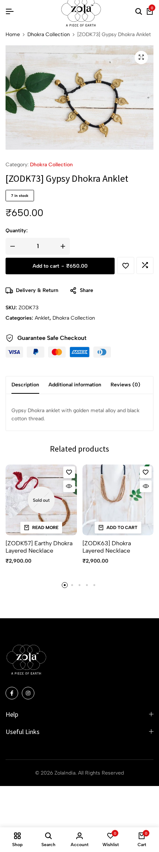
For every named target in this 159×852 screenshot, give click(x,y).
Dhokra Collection (48, 34)
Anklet (42, 318)
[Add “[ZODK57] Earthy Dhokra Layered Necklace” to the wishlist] (69, 472)
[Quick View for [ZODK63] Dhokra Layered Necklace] (146, 486)
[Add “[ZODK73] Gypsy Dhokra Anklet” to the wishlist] (125, 265)
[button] (144, 265)
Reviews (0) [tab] (125, 385)
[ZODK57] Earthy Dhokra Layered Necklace (39, 547)
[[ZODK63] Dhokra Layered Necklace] (118, 500)
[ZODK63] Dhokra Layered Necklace (106, 547)
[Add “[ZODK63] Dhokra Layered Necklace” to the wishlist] (146, 472)
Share (86, 290)
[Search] (138, 11)
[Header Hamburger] (10, 11)
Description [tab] (25, 385)
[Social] (12, 693)
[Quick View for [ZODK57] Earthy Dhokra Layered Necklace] (69, 486)
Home (13, 34)
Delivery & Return (37, 290)
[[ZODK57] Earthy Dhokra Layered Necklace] (41, 500)
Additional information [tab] (74, 385)
